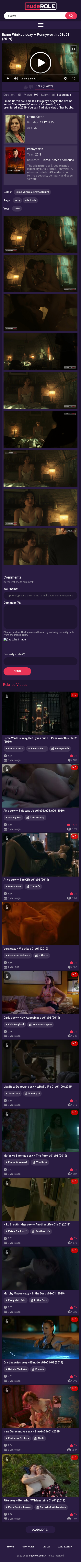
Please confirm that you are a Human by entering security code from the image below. (39, 633)
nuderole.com (36, 1555)
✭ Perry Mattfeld (16, 1300)
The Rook (41, 1162)
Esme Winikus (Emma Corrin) (32, 192)
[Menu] (40, 25)
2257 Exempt (66, 1546)
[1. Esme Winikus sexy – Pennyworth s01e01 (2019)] (41, 234)
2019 (17, 208)
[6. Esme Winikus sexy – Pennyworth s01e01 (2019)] (41, 429)
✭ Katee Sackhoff (16, 1231)
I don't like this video (31, 87)
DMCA (46, 1546)
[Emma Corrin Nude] (15, 140)
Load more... (40, 1529)
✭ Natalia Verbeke (16, 1369)
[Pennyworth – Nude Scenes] (15, 171)
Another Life (43, 1231)
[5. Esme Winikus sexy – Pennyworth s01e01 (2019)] (41, 390)
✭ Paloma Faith (37, 748)
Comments (13, 577)
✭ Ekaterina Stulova (17, 1438)
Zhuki (41, 1438)
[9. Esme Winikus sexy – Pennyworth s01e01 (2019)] (41, 546)
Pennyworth (62, 748)
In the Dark (40, 1300)
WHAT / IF (34, 1093)
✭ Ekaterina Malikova (18, 955)
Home (10, 1546)
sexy (17, 200)
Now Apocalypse (42, 1024)
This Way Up (37, 817)
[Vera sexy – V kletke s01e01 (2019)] (40, 924)
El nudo (39, 1369)
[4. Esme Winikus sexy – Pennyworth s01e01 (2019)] (41, 351)
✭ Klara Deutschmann (18, 1507)
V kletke (43, 955)
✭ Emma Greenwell (17, 1162)
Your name (10, 589)
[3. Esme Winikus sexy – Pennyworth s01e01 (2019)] (41, 312)
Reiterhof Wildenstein (53, 1507)
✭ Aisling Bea (13, 817)
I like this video (26, 87)
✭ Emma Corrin (14, 748)
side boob (30, 200)
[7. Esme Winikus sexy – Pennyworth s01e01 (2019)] (41, 468)
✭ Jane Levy (13, 1093)
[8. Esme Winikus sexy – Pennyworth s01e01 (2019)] (41, 507)
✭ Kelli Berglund (15, 1024)
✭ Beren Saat (13, 886)
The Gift (35, 886)
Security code (13, 654)
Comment (10, 602)
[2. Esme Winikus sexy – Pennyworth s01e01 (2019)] (41, 273)
